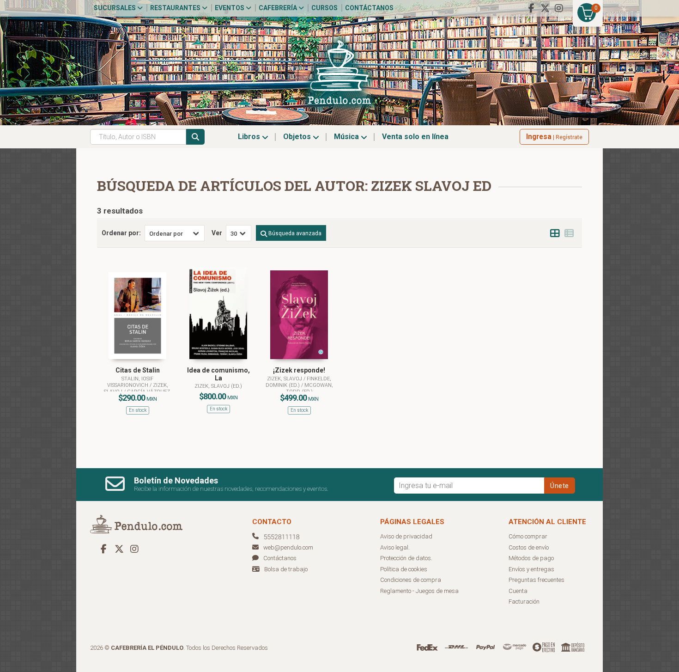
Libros (250, 136)
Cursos (324, 8)
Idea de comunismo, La (218, 374)
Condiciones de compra (410, 579)
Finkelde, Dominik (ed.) (299, 382)
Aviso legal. (395, 547)
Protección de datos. (406, 558)
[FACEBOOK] (531, 8)
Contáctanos (369, 8)
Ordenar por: (121, 233)
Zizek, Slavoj (285, 379)
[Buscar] (195, 137)
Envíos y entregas (531, 569)
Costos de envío (529, 547)
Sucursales (115, 8)
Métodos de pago (531, 558)
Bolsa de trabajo (286, 569)
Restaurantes (176, 8)
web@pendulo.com (288, 547)
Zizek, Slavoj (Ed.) (218, 386)
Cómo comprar (528, 536)
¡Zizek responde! (299, 370)
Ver (217, 233)
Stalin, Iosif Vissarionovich (130, 382)
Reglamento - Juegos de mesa (419, 590)
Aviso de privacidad (406, 536)
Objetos (298, 136)
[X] (545, 8)
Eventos (230, 8)
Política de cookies (403, 569)
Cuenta (518, 590)
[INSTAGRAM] (559, 8)
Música (347, 136)
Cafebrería (278, 8)
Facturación (524, 601)
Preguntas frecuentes (536, 579)
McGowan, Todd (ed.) (309, 388)
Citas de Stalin (137, 370)
